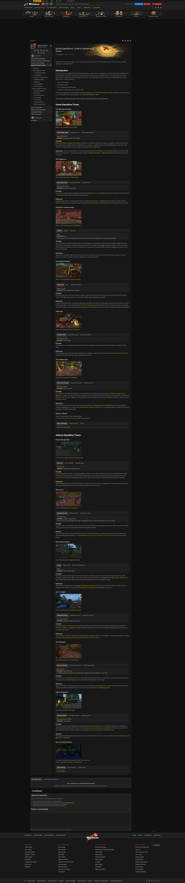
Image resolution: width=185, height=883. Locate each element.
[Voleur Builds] (139, 866)
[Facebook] (154, 881)
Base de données (63, 7)
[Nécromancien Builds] (141, 862)
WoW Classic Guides (100, 844)
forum (47, 805)
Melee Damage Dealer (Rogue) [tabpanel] (68, 289)
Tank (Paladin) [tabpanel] (64, 339)
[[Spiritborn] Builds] (140, 871)
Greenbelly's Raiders (39, 79)
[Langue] (161, 8)
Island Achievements (36, 112)
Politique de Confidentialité (101, 880)
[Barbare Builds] (139, 857)
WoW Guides (28, 844)
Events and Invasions (36, 107)
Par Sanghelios (59, 54)
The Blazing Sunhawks (39, 72)
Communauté (87, 7)
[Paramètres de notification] (156, 8)
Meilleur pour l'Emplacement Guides (104, 849)
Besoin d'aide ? (31, 880)
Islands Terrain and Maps (37, 63)
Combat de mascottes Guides (66, 862)
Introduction (36, 68)
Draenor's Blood (38, 86)
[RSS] (159, 881)
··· (64, 1)
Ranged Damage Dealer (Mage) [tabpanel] (68, 137)
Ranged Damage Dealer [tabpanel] (66, 187)
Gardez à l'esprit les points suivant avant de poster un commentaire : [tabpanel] (52, 814)
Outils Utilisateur (41, 880)
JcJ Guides (97, 862)
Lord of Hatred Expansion (142, 847)
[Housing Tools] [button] (39, 7)
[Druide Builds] (139, 859)
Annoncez (61, 880)
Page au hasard (81, 880)
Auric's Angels (37, 97)
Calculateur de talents (31, 862)
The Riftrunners (74, 177)
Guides (79, 7)
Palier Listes (28, 864)
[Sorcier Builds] (139, 869)
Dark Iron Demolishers (39, 104)
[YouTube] (157, 881)
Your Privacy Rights (71, 880)
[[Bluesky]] (152, 881)
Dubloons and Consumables (38, 109)
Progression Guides (30, 852)
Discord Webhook (52, 7)
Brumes (60, 1)
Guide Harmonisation (100, 847)
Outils (134, 835)
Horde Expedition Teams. (92, 94)
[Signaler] (128, 41)
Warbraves (36, 81)
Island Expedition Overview (38, 58)
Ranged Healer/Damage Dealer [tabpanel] (68, 467)
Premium (89, 880)
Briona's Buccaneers (39, 95)
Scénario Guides (62, 864)
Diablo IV (72, 1)
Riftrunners (37, 93)
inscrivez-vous (86, 786)
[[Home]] (32, 4)
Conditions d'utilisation (116, 880)
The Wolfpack (37, 99)
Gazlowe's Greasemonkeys (40, 77)
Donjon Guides (62, 852)
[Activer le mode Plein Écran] (153, 8)
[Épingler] (125, 41)
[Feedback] (158, 8)
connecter (63, 786)
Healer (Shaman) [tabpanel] (64, 387)
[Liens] (130, 41)
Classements (61, 871)
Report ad (153, 831)
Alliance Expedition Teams (39, 88)
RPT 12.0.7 (51, 4)
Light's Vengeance (38, 102)
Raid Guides (28, 859)
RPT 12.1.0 (47, 4)
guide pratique (70, 802)
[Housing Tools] (38, 835)
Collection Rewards (36, 114)
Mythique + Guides (30, 854)
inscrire (56, 829)
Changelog (34, 120)
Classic (47, 1)
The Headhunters (38, 84)
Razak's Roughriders (39, 90)
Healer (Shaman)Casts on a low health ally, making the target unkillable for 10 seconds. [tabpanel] (82, 671)
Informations (28, 7)
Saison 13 (137, 849)
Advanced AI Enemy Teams (38, 65)
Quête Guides (61, 857)
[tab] (62, 132)
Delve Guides (28, 849)
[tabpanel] (92, 427)
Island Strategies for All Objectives (40, 60)
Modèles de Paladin (140, 864)
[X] (149, 881)
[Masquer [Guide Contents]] (51, 46)
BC (53, 1)
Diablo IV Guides (139, 844)
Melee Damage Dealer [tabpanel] (66, 570)
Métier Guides (28, 857)
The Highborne (38, 75)
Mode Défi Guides (62, 866)
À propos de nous (52, 880)
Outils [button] (73, 7)
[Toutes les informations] (26, 1)
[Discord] (147, 881)
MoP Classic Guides (63, 844)
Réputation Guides (63, 859)
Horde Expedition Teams (39, 70)
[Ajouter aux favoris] (123, 41)
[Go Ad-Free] (96, 7)
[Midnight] (27, 866)
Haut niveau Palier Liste (141, 852)
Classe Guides (28, 847)
